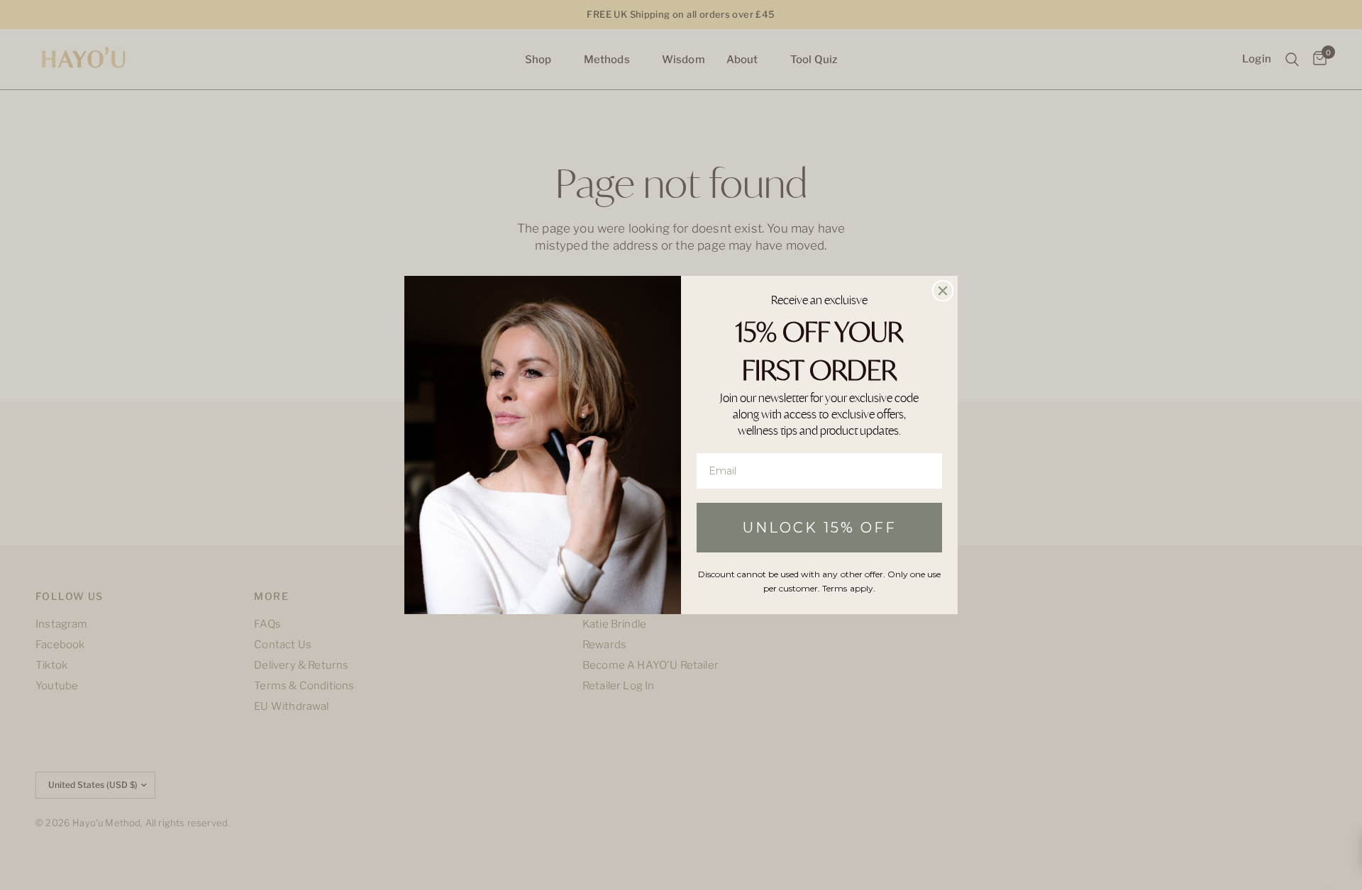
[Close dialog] (943, 291)
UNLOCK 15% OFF (820, 527)
